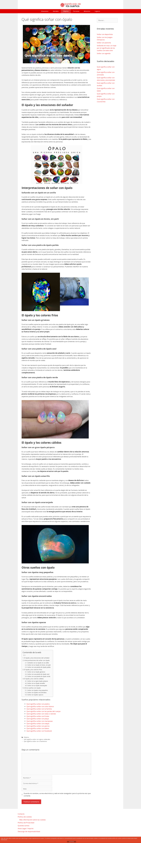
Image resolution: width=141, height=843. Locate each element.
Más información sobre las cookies (32, 820)
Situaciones (44, 11)
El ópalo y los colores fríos (33, 669)
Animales (56, 11)
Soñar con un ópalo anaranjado (37, 685)
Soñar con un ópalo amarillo (36, 683)
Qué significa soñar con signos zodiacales (37, 739)
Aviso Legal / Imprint (25, 828)
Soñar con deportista (105, 34)
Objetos (66, 11)
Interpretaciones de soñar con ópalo (37, 660)
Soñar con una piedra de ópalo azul (38, 674)
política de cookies (117, 838)
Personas (76, 11)
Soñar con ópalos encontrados (37, 692)
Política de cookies (25, 817)
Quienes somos (23, 825)
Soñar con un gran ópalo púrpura (37, 681)
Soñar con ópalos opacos (35, 695)
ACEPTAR (71, 841)
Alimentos (87, 11)
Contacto (21, 814)
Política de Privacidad (26, 823)
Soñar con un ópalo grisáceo (36, 672)
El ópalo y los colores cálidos (34, 679)
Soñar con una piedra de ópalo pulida (38, 667)
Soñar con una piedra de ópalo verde (38, 676)
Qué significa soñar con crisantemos (35, 741)
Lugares (97, 11)
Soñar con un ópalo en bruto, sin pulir (39, 665)
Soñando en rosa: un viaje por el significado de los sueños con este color (106, 48)
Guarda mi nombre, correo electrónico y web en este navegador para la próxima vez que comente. (57, 794)
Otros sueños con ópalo (32, 688)
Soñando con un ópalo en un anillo (38, 663)
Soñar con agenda (103, 53)
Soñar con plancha (104, 43)
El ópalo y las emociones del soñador (37, 658)
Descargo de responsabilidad (29, 831)
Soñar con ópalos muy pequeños (37, 690)
